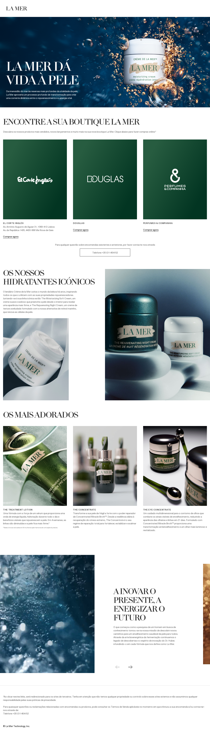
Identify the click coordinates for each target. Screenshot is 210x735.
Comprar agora (10, 236)
